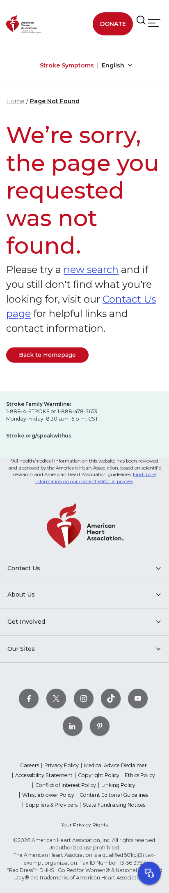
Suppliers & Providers (51, 805)
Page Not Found (55, 101)
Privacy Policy (61, 765)
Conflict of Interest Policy (65, 785)
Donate (113, 24)
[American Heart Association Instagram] (83, 698)
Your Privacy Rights (84, 824)
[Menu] (154, 23)
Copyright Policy (98, 775)
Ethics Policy (140, 775)
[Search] (141, 20)
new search (91, 269)
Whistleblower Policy (48, 795)
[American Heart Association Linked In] (72, 726)
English (114, 65)
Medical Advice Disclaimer (115, 765)
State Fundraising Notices (114, 805)
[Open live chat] (149, 873)
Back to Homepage (47, 355)
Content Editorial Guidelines (114, 795)
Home (15, 101)
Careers (29, 765)
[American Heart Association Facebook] (28, 698)
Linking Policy (118, 785)
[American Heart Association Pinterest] (99, 726)
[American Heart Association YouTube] (137, 698)
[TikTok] (110, 698)
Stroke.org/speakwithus (38, 436)
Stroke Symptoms (67, 65)
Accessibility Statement (44, 775)
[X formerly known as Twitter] (56, 698)
